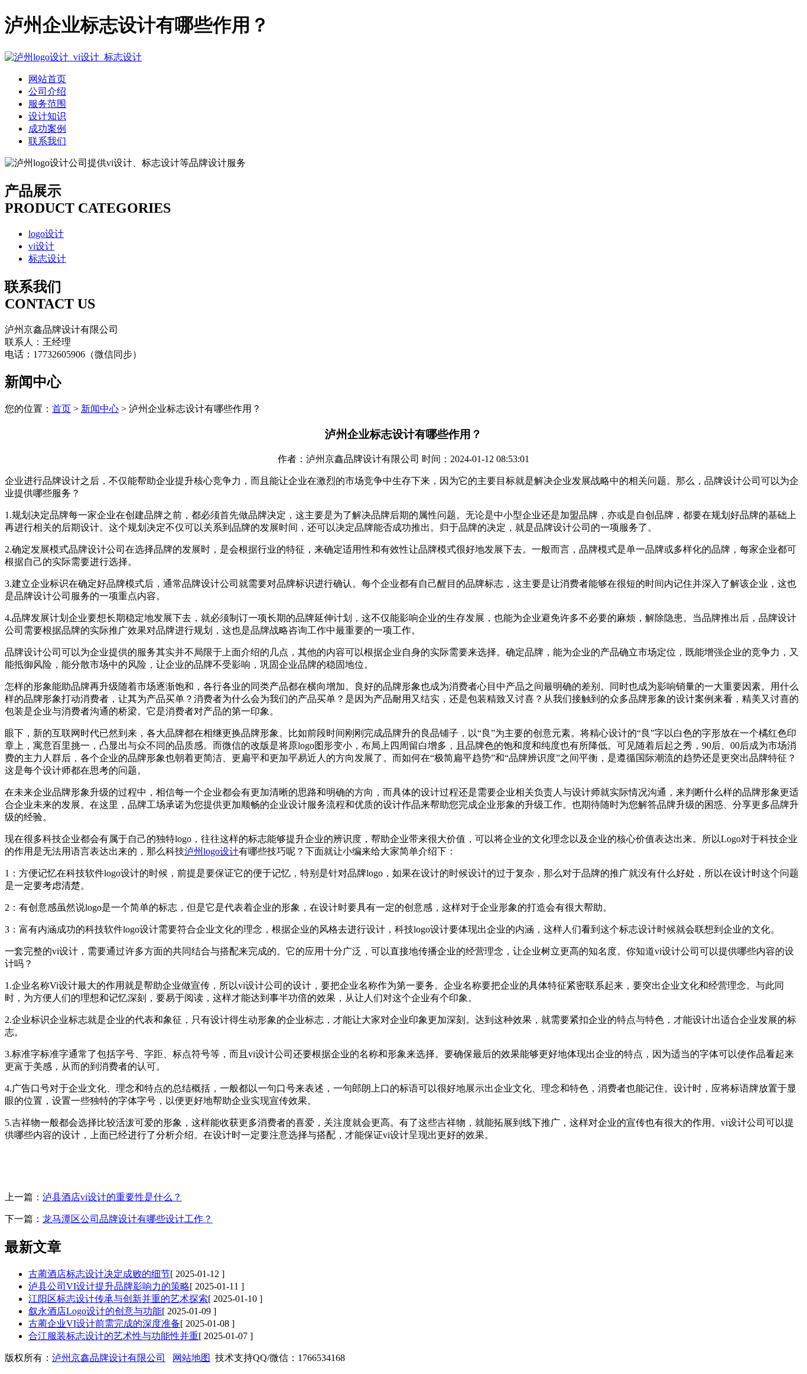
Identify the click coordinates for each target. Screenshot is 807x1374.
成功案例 (47, 129)
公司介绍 (47, 91)
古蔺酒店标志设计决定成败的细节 (99, 1274)
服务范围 (47, 104)
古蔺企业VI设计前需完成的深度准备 (104, 1323)
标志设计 (47, 259)
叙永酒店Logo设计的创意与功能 (95, 1311)
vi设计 (41, 246)
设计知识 (47, 116)
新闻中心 (100, 409)
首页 (61, 409)
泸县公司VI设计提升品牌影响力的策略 (109, 1286)
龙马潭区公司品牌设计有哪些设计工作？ (128, 1219)
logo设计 (46, 234)
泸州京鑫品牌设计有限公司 (108, 1358)
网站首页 (47, 79)
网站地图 (191, 1358)
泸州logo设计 (211, 851)
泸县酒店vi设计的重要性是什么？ (112, 1197)
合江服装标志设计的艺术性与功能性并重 (113, 1336)
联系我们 (47, 141)
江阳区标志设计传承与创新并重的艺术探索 (118, 1299)
